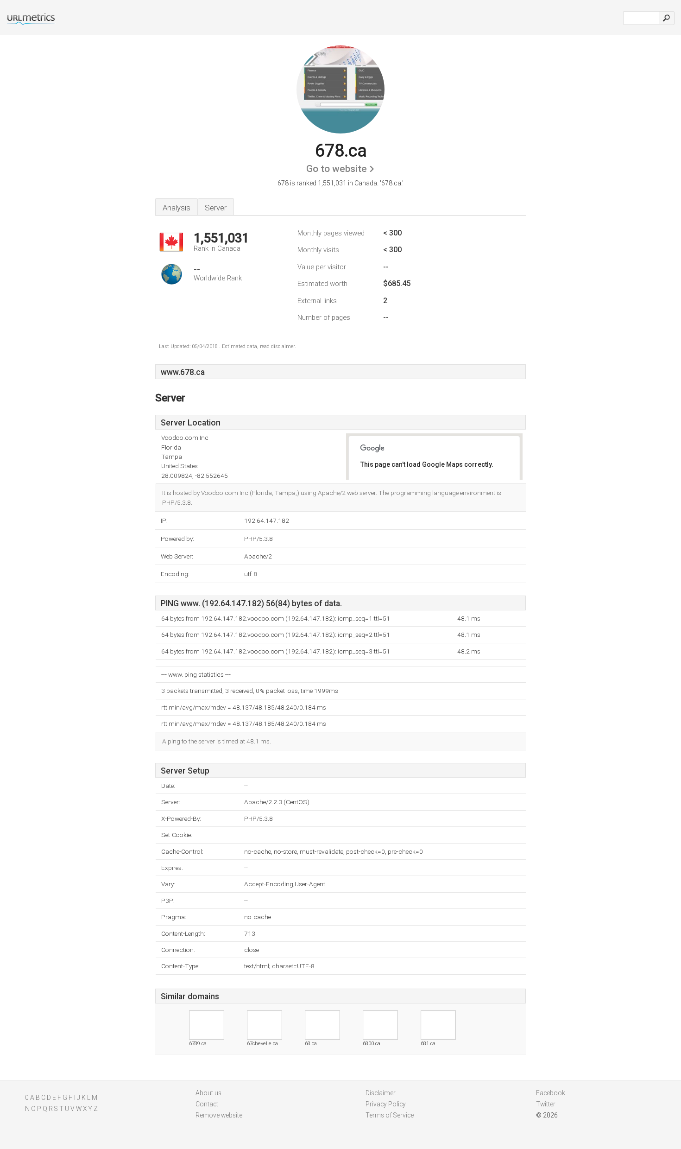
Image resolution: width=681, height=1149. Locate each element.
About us (208, 1093)
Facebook (550, 1093)
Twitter (545, 1104)
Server (216, 207)
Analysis (176, 207)
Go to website (336, 168)
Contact (206, 1104)
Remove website (218, 1115)
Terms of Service (390, 1115)
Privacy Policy (386, 1104)
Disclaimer (381, 1093)
